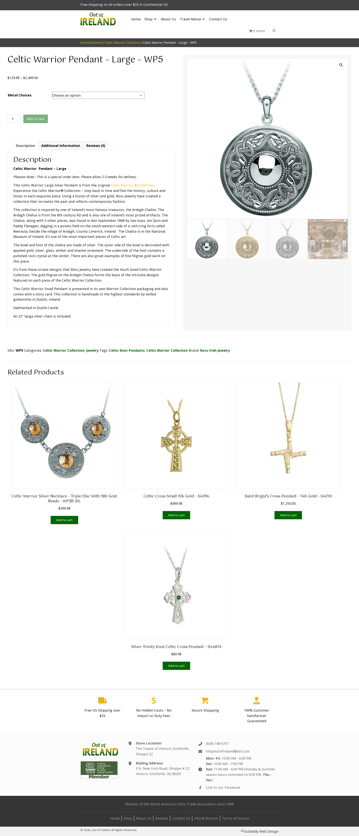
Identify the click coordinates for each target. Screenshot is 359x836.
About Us (143, 818)
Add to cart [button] (64, 520)
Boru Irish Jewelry (215, 350)
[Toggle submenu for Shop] (155, 19)
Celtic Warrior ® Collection (132, 185)
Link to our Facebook (223, 787)
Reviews (161, 818)
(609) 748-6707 (217, 743)
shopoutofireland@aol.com (227, 751)
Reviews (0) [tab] (95, 145)
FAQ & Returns (206, 818)
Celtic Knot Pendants (127, 350)
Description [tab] (25, 145)
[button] (341, 65)
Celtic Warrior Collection (122, 42)
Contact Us (181, 818)
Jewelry (97, 42)
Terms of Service (235, 818)
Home (84, 42)
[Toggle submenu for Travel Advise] (203, 19)
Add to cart (36, 118)
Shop (128, 818)
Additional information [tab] (60, 145)
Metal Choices (19, 95)
